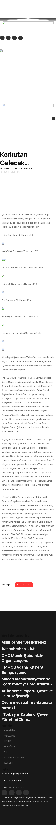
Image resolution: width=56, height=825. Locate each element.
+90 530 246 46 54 (12, 780)
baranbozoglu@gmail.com (15, 773)
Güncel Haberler (24, 585)
